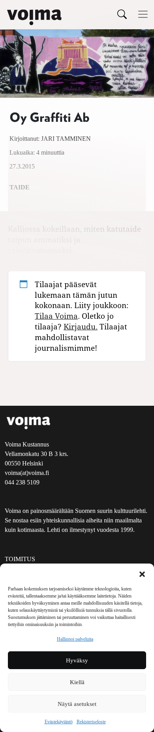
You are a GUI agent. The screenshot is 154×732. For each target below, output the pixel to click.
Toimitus (20, 559)
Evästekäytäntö (59, 721)
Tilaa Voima (56, 316)
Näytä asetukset (77, 704)
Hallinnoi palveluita (75, 639)
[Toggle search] (122, 14)
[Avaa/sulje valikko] (143, 14)
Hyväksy (77, 660)
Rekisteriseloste (91, 721)
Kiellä (77, 682)
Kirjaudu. (81, 326)
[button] (142, 573)
